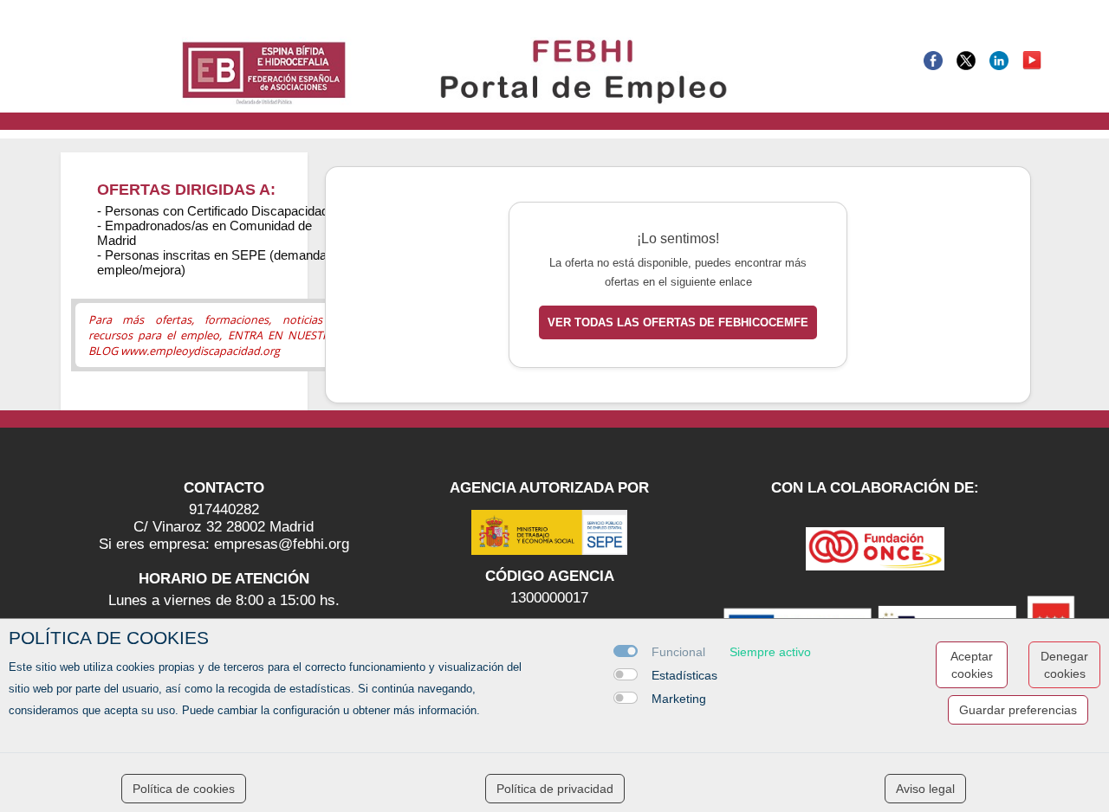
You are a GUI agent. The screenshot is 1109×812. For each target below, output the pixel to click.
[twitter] (966, 59)
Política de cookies (184, 789)
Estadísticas (684, 675)
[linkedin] (998, 59)
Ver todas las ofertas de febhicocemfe (678, 322)
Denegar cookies (1064, 664)
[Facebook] (933, 59)
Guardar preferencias (1018, 710)
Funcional (678, 652)
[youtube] (1031, 59)
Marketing (679, 699)
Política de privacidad (554, 789)
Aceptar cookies (971, 664)
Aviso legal (925, 789)
